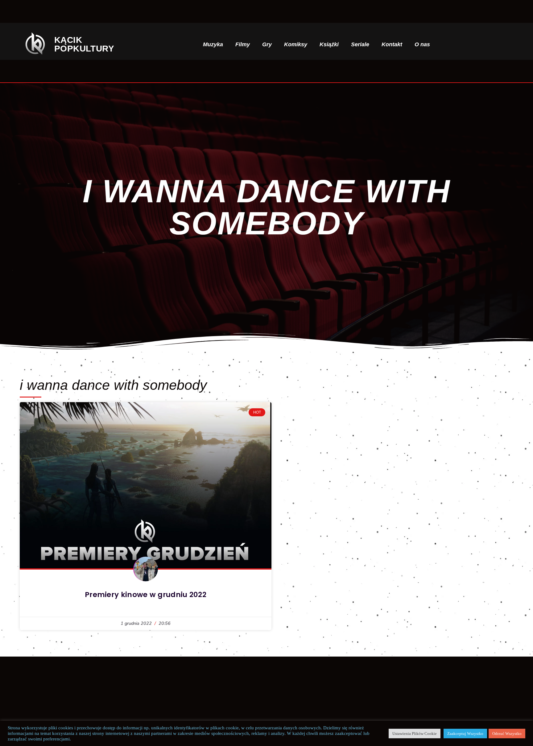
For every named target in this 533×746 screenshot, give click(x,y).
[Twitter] (488, 44)
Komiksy (295, 44)
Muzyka (213, 44)
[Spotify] (499, 44)
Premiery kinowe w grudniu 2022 (145, 595)
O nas (422, 44)
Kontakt (392, 44)
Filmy (242, 44)
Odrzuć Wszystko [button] (507, 733)
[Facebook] (468, 44)
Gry (267, 44)
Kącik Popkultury (89, 44)
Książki (329, 44)
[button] (452, 44)
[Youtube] (508, 44)
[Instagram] (478, 44)
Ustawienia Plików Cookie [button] (414, 733)
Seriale (360, 44)
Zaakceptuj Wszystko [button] (465, 733)
